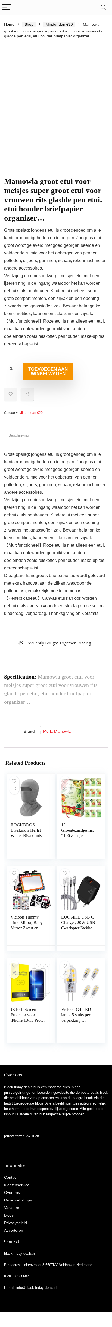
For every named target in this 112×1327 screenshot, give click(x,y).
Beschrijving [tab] (18, 435)
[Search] (103, 7)
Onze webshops (18, 1200)
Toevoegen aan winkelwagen (48, 371)
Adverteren (13, 1230)
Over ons (12, 1192)
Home (9, 24)
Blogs (9, 1215)
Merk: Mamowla (57, 731)
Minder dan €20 (59, 24)
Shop (28, 24)
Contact (10, 1177)
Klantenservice (16, 1185)
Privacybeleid (15, 1223)
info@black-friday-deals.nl (36, 1288)
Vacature (11, 1207)
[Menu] (6, 7)
